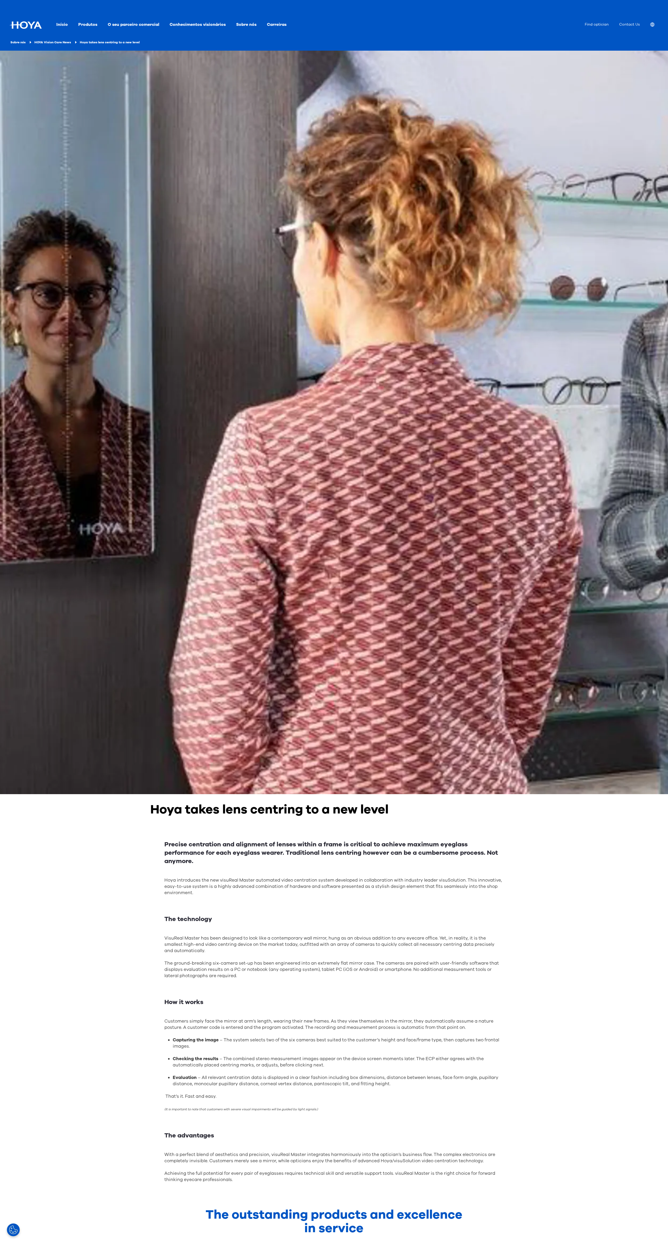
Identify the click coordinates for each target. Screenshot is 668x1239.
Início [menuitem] (62, 24)
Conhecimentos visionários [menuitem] (198, 24)
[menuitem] (656, 25)
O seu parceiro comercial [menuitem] (133, 24)
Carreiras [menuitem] (277, 24)
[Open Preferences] (13, 1229)
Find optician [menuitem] (597, 24)
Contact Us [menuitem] (629, 24)
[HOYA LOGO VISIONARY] (25, 25)
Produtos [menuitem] (87, 24)
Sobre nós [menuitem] (246, 24)
